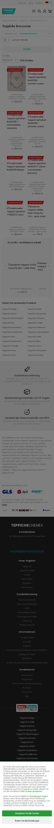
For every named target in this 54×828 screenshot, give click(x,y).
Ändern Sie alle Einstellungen (27, 821)
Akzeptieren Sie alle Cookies (27, 813)
